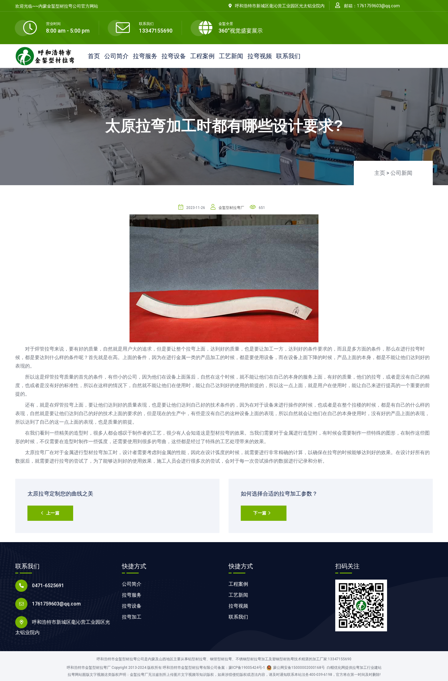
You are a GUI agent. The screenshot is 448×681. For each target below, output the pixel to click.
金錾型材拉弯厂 (231, 208)
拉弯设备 (174, 56)
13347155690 (155, 30)
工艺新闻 (231, 56)
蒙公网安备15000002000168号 (299, 667)
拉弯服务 (145, 56)
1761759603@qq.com (56, 604)
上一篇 (53, 512)
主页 (379, 173)
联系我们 (288, 56)
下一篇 (260, 512)
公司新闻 (401, 173)
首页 (94, 56)
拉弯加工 (131, 617)
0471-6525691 (48, 585)
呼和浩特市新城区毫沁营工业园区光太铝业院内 (280, 5)
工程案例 (202, 56)
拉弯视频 (259, 56)
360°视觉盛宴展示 (241, 30)
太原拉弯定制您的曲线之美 (60, 493)
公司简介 (116, 56)
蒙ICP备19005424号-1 (247, 667)
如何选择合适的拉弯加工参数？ (279, 493)
